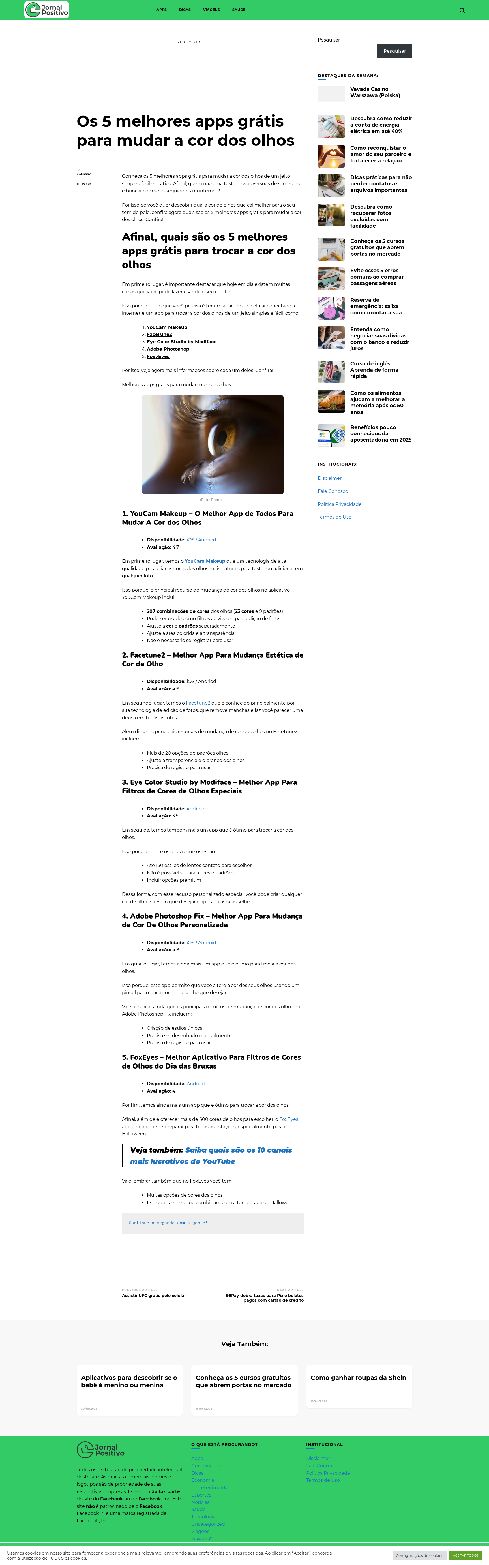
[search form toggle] (462, 10)
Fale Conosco (333, 491)
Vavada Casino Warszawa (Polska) (375, 92)
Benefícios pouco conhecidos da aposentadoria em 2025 (381, 433)
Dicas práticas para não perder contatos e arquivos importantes (381, 183)
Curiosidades (206, 1465)
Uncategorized (208, 1524)
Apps (161, 10)
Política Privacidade (340, 504)
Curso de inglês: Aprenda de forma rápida (374, 370)
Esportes (201, 1495)
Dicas (185, 10)
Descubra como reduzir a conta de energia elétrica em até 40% (381, 124)
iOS (191, 540)
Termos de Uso (334, 517)
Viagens (211, 10)
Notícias (200, 1502)
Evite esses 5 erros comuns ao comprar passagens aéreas (377, 276)
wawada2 (202, 1539)
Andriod (207, 540)
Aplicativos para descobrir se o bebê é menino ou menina (129, 1381)
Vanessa (84, 173)
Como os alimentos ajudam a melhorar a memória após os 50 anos (377, 402)
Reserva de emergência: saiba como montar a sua (376, 306)
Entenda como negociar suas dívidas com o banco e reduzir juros (379, 338)
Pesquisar (329, 40)
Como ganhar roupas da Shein (358, 1377)
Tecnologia (203, 1516)
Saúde (238, 10)
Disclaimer (330, 478)
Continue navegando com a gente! (168, 1223)
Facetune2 (198, 703)
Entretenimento (210, 1487)
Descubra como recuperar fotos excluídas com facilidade (371, 216)
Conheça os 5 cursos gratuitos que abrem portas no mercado (377, 247)
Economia (202, 1480)
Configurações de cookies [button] (419, 1555)
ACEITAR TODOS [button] (466, 1555)
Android (207, 942)
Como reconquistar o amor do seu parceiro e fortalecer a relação (380, 154)
